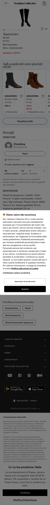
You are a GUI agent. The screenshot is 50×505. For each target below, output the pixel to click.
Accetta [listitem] (25, 289)
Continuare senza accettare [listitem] (16, 272)
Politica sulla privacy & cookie (24, 268)
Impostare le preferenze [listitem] (25, 281)
